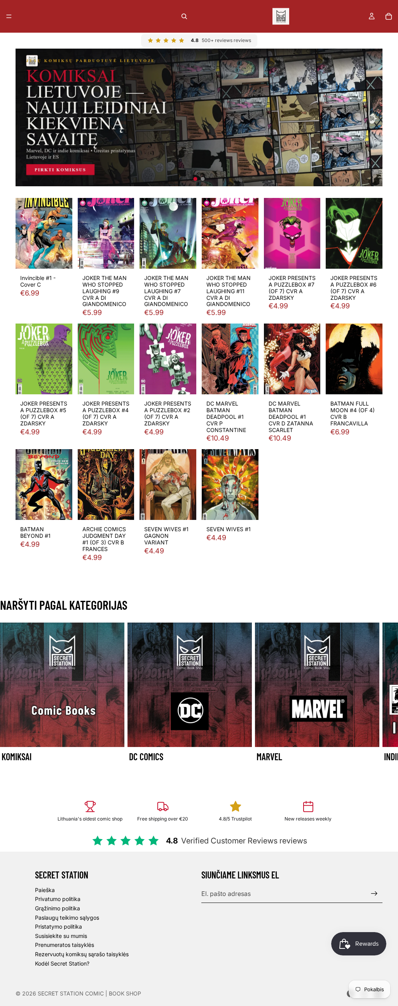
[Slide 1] (195, 179)
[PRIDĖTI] (60, 257)
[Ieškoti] (184, 16)
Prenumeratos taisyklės (64, 944)
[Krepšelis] (388, 16)
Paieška (45, 890)
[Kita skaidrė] (373, 698)
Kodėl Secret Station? (62, 963)
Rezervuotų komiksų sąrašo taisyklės (82, 954)
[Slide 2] (203, 179)
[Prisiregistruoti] (374, 893)
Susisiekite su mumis (61, 936)
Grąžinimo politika (57, 908)
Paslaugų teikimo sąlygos (67, 917)
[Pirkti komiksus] (199, 117)
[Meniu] (9, 16)
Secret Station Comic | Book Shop (89, 993)
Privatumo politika (57, 899)
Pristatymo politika (58, 926)
